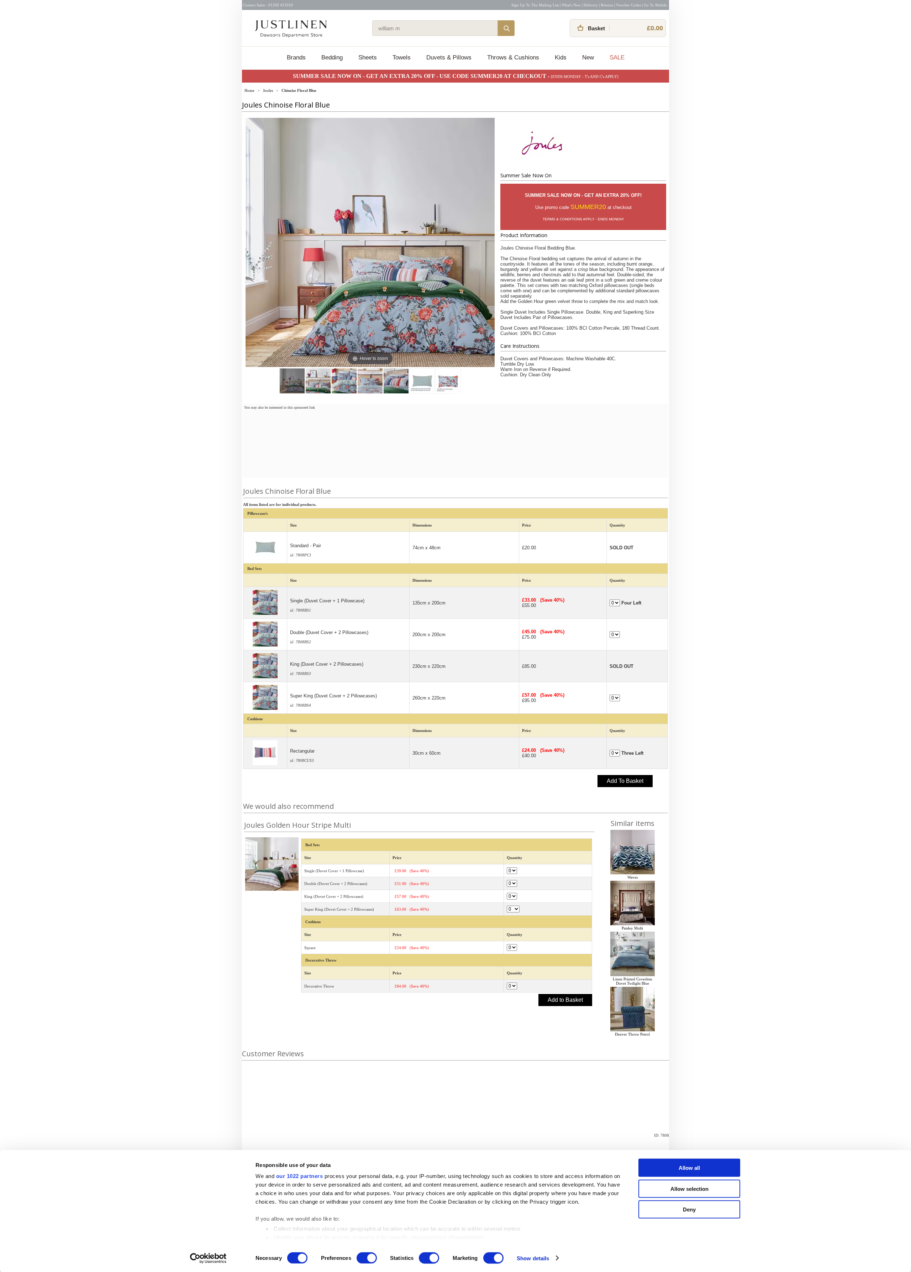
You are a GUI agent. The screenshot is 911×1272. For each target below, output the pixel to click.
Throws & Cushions (513, 57)
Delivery (591, 5)
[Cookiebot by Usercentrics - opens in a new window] (208, 1258)
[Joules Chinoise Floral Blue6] (448, 380)
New (588, 57)
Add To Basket (625, 781)
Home (249, 90)
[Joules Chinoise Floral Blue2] (344, 380)
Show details (533, 1258)
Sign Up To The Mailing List (535, 5)
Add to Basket (565, 1000)
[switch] (367, 1257)
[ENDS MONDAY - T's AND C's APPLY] (584, 76)
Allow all (689, 1168)
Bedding (332, 57)
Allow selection (689, 1188)
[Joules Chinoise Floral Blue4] (396, 380)
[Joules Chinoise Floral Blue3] (370, 380)
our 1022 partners (299, 1176)
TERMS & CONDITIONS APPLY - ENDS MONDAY (583, 219)
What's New (571, 5)
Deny (689, 1209)
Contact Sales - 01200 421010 (268, 5)
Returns (607, 5)
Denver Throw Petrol (632, 1034)
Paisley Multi (632, 928)
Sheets (367, 57)
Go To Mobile (655, 5)
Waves (632, 877)
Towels (402, 57)
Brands (296, 57)
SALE (617, 57)
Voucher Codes (628, 5)
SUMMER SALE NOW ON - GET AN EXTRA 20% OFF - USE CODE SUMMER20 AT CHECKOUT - (422, 76)
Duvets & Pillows (449, 57)
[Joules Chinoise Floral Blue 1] (292, 380)
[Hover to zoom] (370, 242)
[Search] (506, 28)
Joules (268, 90)
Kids (561, 57)
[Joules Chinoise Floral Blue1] (318, 380)
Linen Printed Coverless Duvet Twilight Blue (632, 981)
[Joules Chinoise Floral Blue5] (422, 380)
